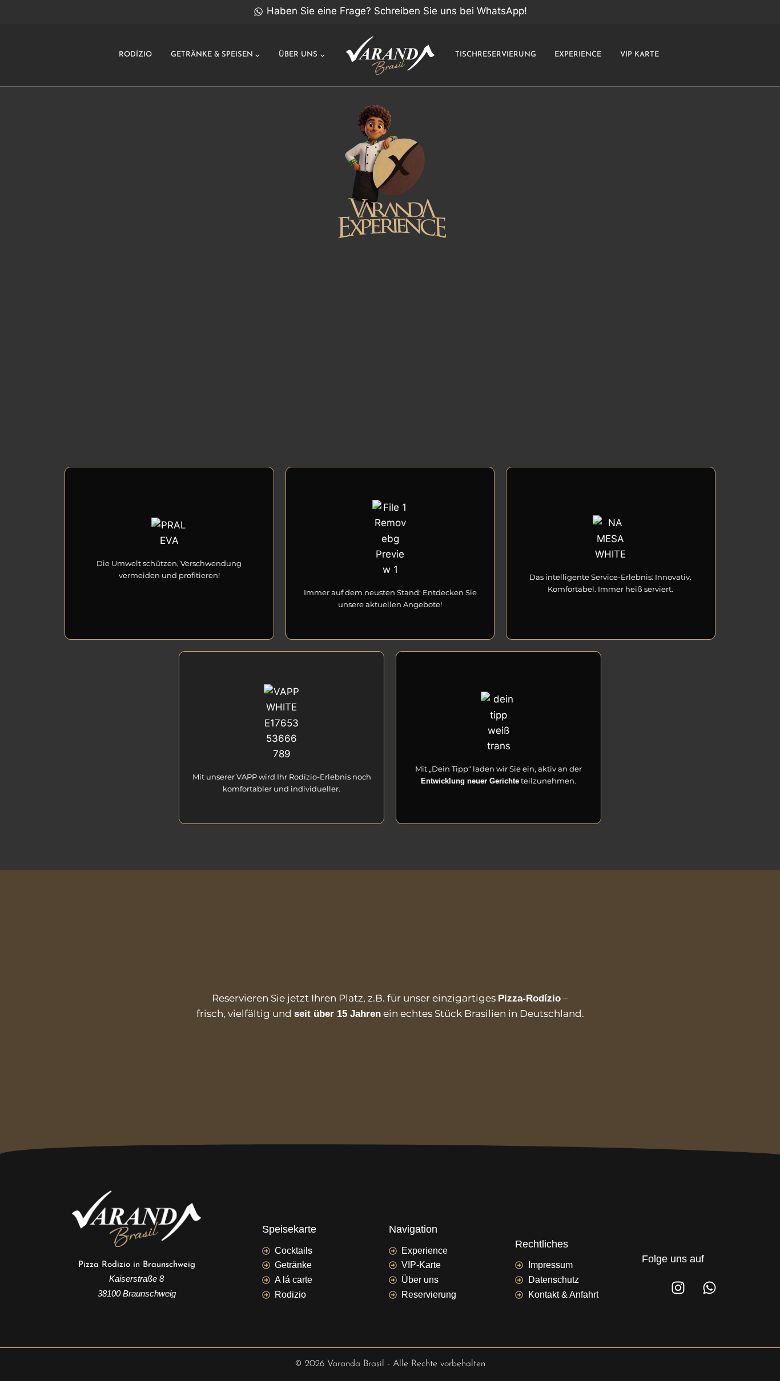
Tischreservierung (495, 54)
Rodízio (135, 54)
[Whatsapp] (709, 1287)
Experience (577, 54)
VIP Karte (639, 54)
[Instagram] (678, 1287)
